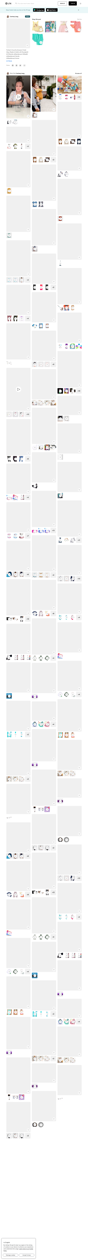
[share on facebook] (12, 65)
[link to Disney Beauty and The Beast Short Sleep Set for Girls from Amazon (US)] (37, 26)
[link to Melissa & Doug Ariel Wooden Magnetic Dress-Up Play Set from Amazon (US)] (50, 26)
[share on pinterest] (16, 65)
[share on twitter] (20, 65)
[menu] (81, 3)
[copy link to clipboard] (24, 65)
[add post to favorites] (27, 45)
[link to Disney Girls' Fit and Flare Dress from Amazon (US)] (63, 26)
